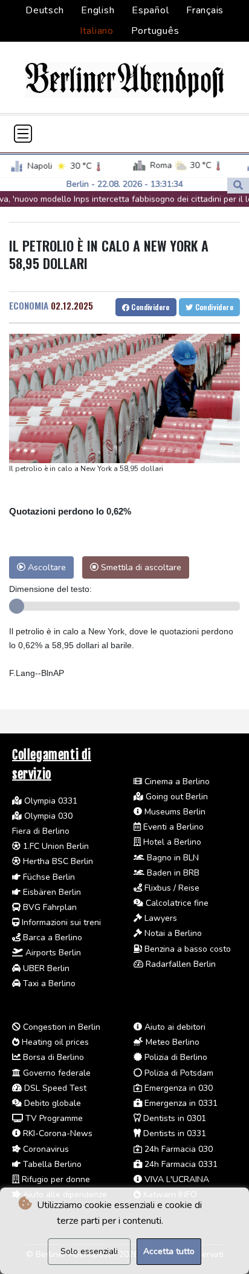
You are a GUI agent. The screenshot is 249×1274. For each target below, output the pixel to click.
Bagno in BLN (171, 857)
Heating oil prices (54, 1042)
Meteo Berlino (171, 1042)
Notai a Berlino (172, 933)
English (97, 10)
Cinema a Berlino (176, 781)
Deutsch (44, 10)
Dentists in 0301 (173, 1118)
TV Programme (53, 1118)
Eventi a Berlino (172, 827)
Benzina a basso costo (186, 949)
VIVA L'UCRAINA (175, 1179)
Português (155, 30)
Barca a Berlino (51, 937)
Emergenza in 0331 (180, 1103)
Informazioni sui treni (60, 922)
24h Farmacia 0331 (180, 1164)
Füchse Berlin (48, 877)
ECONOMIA (28, 305)
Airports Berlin (52, 952)
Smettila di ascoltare (140, 567)
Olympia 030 (47, 816)
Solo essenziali (89, 1251)
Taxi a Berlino (48, 983)
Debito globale (51, 1103)
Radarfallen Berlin (179, 964)
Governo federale (56, 1073)
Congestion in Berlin (60, 1027)
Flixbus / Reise (170, 888)
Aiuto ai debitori (173, 1027)
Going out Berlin (175, 796)
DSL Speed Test (54, 1088)
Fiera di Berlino (41, 831)
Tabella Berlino (51, 1164)
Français (205, 10)
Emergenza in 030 (177, 1088)
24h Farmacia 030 (177, 1149)
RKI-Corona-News (56, 1133)
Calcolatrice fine (176, 903)
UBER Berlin (45, 968)
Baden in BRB (171, 873)
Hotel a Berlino (171, 842)
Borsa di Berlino (52, 1057)
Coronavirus (45, 1149)
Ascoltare (45, 567)
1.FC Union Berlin (55, 846)
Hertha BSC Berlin (57, 861)
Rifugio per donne (54, 1179)
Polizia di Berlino (174, 1057)
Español (150, 10)
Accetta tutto (169, 1251)
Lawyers (159, 918)
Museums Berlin (173, 811)
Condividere (149, 307)
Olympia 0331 (49, 801)
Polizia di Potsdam (177, 1073)
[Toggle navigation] (23, 134)
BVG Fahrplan (49, 907)
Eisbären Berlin (51, 892)
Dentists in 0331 (173, 1133)
